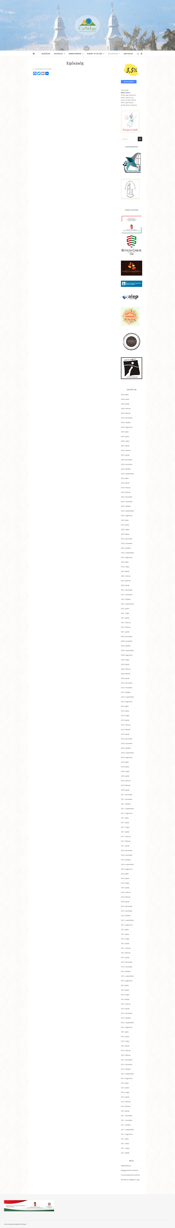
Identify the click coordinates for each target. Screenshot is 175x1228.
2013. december (126, 1013)
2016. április (125, 888)
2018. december (126, 739)
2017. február (125, 841)
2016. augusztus (126, 869)
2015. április (125, 943)
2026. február (125, 413)
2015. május (125, 939)
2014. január (125, 1009)
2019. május (125, 715)
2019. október (126, 692)
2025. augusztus (126, 427)
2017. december (126, 795)
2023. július (125, 520)
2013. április (125, 1046)
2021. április (125, 618)
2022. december (126, 539)
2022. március (126, 576)
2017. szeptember (127, 809)
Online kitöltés (129, 82)
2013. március (126, 1050)
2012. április (125, 1097)
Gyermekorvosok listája (43, 69)
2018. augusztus (126, 757)
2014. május (125, 995)
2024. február (125, 492)
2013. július (125, 1032)
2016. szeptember (127, 864)
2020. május (125, 660)
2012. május (125, 1092)
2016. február (125, 897)
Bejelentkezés (126, 1166)
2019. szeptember (127, 697)
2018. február (125, 785)
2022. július (125, 562)
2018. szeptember (127, 753)
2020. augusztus (126, 655)
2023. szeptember (127, 511)
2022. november (126, 543)
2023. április (125, 534)
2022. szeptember (127, 553)
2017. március (126, 836)
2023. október (126, 506)
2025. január (125, 455)
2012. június (125, 1088)
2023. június (125, 525)
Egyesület (58, 54)
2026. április (125, 404)
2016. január (125, 902)
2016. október (126, 860)
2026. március (126, 408)
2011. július (125, 1139)
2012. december (126, 1060)
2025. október (126, 422)
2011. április (125, 1153)
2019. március (126, 725)
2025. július (125, 432)
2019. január (125, 734)
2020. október (126, 646)
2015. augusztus (126, 925)
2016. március (126, 892)
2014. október (126, 971)
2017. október (126, 804)
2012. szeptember (127, 1074)
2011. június (125, 1143)
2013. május (125, 1041)
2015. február (125, 953)
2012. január (125, 1111)
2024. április (125, 483)
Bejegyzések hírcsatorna (129, 1170)
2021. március (126, 622)
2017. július (125, 818)
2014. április (125, 999)
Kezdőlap (46, 54)
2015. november (126, 911)
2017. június (125, 822)
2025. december (126, 418)
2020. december (126, 636)
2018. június (125, 767)
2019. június (125, 711)
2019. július (125, 706)
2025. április (125, 446)
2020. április (125, 664)
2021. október (126, 599)
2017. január (125, 846)
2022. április (125, 571)
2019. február (125, 729)
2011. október (126, 1125)
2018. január (125, 790)
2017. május (125, 827)
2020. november (126, 641)
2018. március (126, 781)
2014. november (126, 967)
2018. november (126, 743)
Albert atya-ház (94, 54)
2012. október (126, 1069)
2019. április (125, 720)
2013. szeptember (127, 1022)
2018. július (125, 762)
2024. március (126, 488)
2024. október (126, 469)
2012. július (125, 1083)
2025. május (125, 441)
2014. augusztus (126, 981)
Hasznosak (113, 54)
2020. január (125, 678)
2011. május (125, 1148)
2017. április (125, 832)
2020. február (125, 674)
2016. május (125, 883)
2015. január (125, 957)
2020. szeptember (127, 650)
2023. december (126, 497)
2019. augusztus (126, 702)
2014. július (125, 985)
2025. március (126, 450)
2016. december (126, 850)
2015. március (126, 948)
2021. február (125, 627)
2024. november (126, 464)
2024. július (125, 478)
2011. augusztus (126, 1134)
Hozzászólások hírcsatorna (130, 1175)
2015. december (126, 906)
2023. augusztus (126, 515)
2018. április (125, 776)
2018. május (125, 771)
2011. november (126, 1120)
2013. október (126, 1018)
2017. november (126, 799)
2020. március (126, 669)
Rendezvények (75, 54)
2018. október (126, 748)
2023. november (126, 501)
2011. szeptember (127, 1129)
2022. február (125, 581)
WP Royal (23, 1224)
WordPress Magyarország (130, 1180)
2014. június (125, 990)
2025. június (125, 436)
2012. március (126, 1102)
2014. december (126, 962)
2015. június (125, 934)
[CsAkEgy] (87, 25)
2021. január (125, 632)
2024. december (126, 460)
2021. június (125, 608)
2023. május (125, 529)
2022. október (126, 548)
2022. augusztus (126, 557)
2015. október (126, 916)
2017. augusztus (126, 813)
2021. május (125, 613)
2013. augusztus (126, 1027)
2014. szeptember (127, 976)
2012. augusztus (126, 1078)
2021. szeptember (127, 604)
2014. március (126, 1004)
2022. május (125, 567)
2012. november (126, 1064)
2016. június (125, 878)
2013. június (125, 1036)
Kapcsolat (128, 54)
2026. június (125, 399)
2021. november (126, 595)
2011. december (126, 1116)
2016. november (126, 855)
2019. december (126, 683)
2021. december (126, 590)
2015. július (125, 929)
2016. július (125, 874)
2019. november (126, 688)
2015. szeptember (127, 920)
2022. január (125, 585)
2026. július (125, 394)
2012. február (125, 1106)
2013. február (125, 1055)
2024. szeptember (127, 474)
